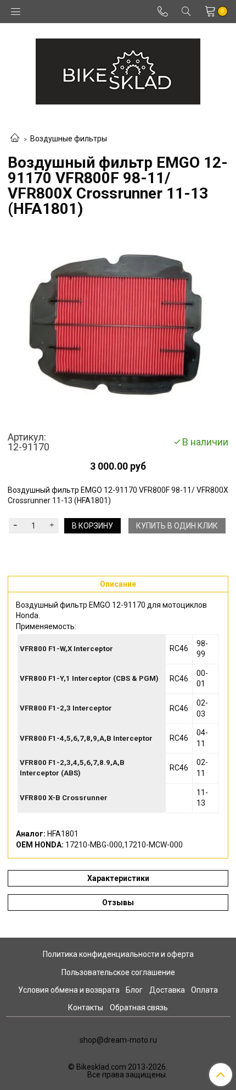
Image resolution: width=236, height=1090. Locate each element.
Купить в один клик (177, 525)
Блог (134, 990)
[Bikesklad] (118, 69)
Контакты (85, 1007)
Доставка (167, 990)
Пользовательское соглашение (118, 972)
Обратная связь (139, 1007)
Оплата (204, 990)
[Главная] (15, 138)
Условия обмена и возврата (69, 990)
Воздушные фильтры (68, 138)
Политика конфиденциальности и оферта (118, 954)
